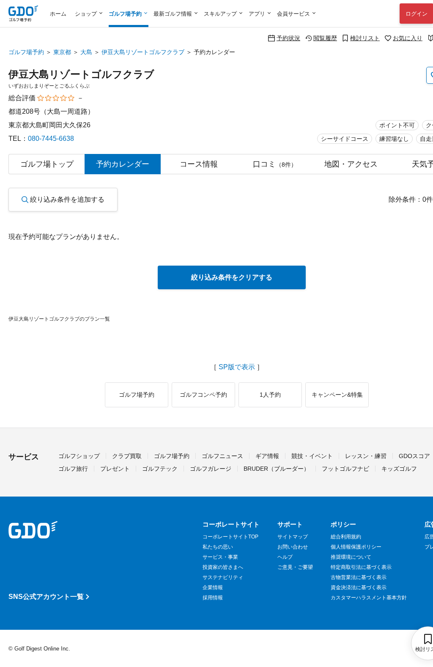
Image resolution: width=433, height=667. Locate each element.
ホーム (58, 14)
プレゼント (115, 469)
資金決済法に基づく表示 (358, 587)
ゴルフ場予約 (26, 52)
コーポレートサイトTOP (230, 537)
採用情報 (213, 598)
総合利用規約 (346, 537)
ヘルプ (285, 557)
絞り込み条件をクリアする (231, 277)
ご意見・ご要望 (295, 567)
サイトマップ (292, 537)
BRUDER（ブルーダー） (277, 469)
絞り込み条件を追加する (67, 199)
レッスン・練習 (365, 456)
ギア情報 (267, 456)
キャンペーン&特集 (337, 394)
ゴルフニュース (222, 456)
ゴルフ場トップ (47, 164)
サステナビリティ (223, 577)
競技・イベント (312, 456)
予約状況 (288, 38)
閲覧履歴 (325, 38)
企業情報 (213, 587)
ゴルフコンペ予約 (203, 394)
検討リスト (365, 38)
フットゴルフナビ (345, 469)
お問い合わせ (292, 547)
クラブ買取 (127, 456)
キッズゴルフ (399, 469)
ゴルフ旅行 (73, 469)
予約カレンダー (122, 164)
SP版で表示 (237, 367)
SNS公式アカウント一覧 (46, 596)
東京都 (62, 52)
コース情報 (199, 164)
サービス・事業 (220, 557)
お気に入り (407, 38)
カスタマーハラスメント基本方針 (369, 598)
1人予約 (270, 394)
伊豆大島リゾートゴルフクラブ (142, 52)
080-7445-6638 (51, 138)
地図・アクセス (351, 164)
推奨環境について (351, 557)
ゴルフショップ (79, 456)
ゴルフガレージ (210, 469)
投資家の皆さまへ (223, 567)
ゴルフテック (160, 469)
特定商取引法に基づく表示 (361, 567)
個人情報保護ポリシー (356, 547)
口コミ (275, 164)
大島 (86, 52)
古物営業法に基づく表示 (358, 577)
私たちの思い (218, 547)
